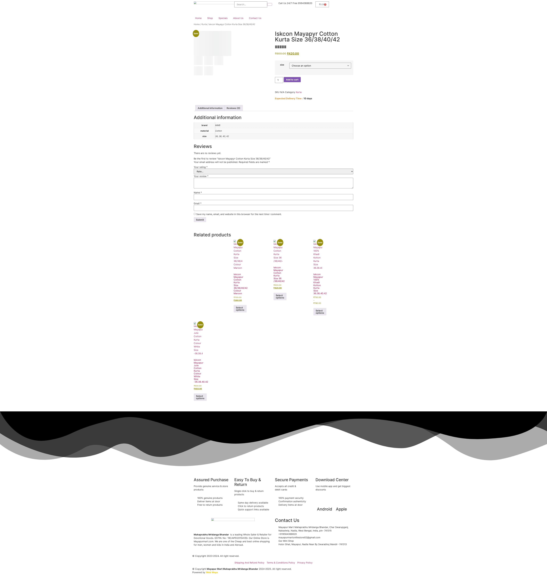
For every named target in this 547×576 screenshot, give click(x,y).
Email (197, 203)
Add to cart (292, 79)
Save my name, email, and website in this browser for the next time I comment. (239, 214)
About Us (238, 18)
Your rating (201, 167)
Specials (223, 18)
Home (198, 18)
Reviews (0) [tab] (233, 108)
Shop (210, 18)
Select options (240, 308)
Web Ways (212, 572)
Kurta (204, 24)
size (282, 65)
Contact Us (255, 18)
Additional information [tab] (210, 108)
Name (198, 192)
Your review (201, 176)
